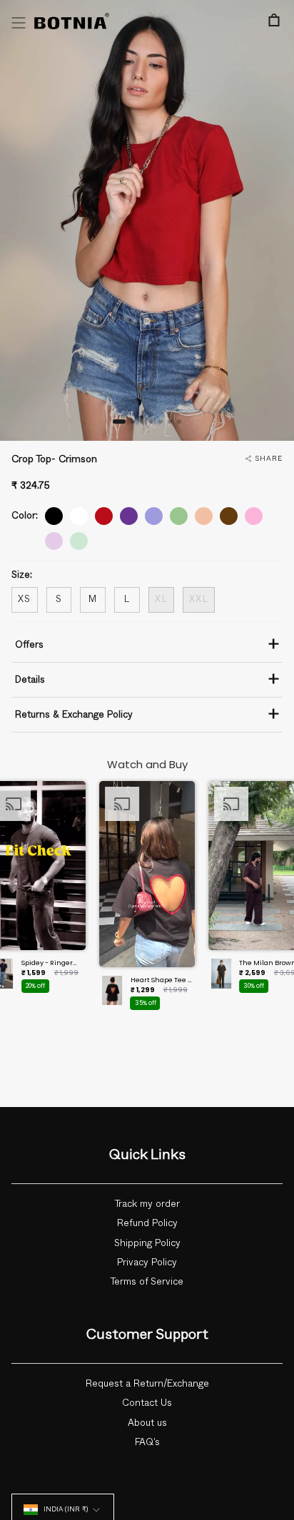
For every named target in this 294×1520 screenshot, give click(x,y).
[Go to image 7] (179, 421)
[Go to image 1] (119, 421)
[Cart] (274, 20)
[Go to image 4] (151, 421)
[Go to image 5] (160, 421)
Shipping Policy (147, 1243)
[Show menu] (18, 22)
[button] (146, 900)
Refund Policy (147, 1223)
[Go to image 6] (170, 421)
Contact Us (147, 1403)
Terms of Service (147, 1282)
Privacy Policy (147, 1262)
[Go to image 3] (142, 421)
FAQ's (147, 1442)
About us (147, 1423)
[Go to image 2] (133, 421)
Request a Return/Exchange (147, 1384)
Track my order (147, 1204)
